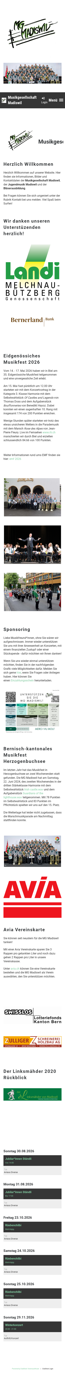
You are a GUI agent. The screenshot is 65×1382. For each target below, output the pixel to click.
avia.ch (15, 968)
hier (19, 672)
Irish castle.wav (33, 789)
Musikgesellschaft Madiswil (22, 100)
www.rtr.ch (49, 432)
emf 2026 (15, 459)
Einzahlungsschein (22, 680)
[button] (32, 1165)
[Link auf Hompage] (32, 1099)
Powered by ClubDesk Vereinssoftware (25, 1369)
